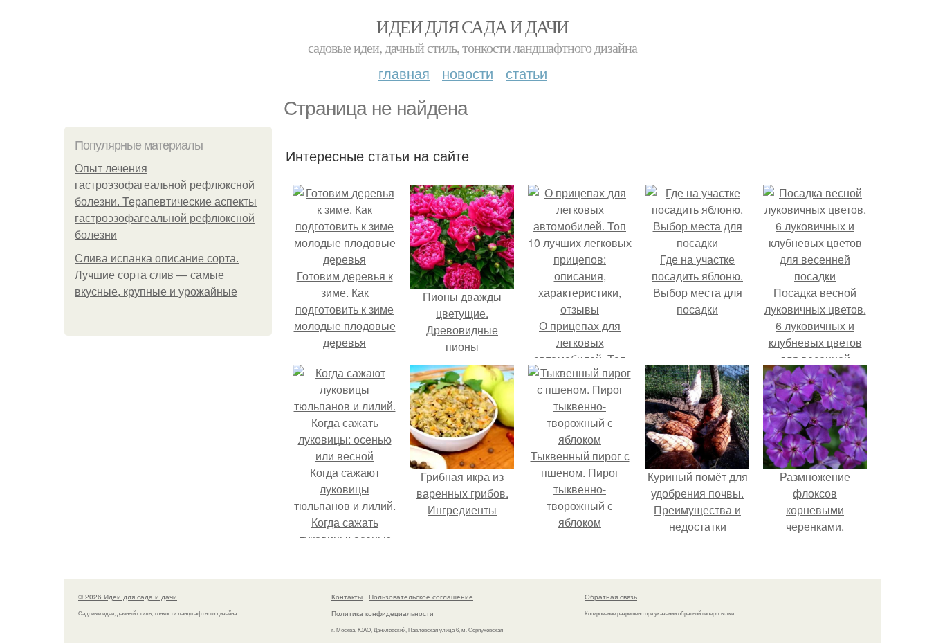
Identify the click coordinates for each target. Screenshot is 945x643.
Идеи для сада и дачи (472, 26)
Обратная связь (611, 596)
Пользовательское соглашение (421, 596)
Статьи (526, 73)
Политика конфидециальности (382, 613)
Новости (467, 73)
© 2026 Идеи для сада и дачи (127, 596)
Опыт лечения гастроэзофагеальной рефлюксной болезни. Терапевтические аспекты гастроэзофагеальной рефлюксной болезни (166, 202)
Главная (404, 73)
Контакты (347, 596)
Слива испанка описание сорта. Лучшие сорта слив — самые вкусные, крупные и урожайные (157, 275)
